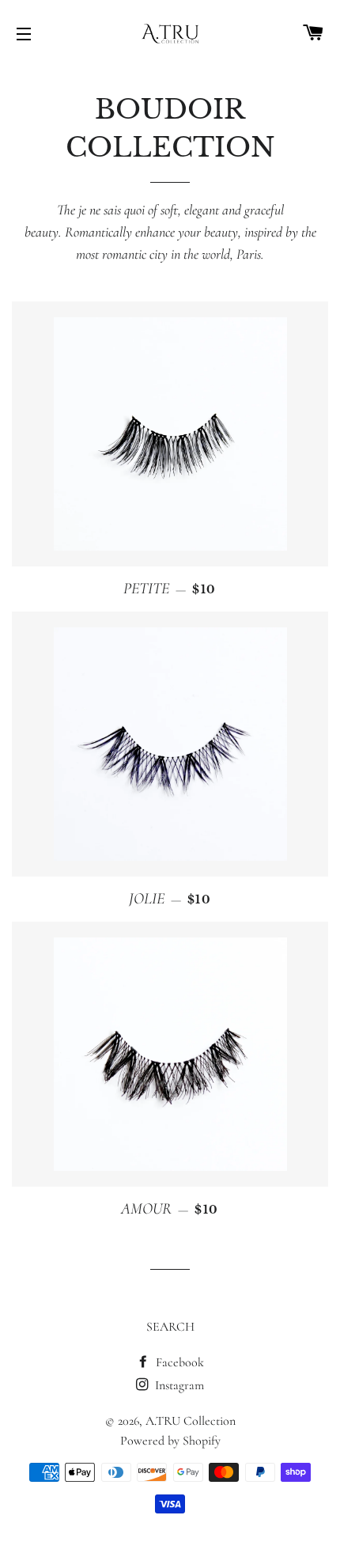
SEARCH (170, 1327)
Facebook (178, 1362)
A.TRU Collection (190, 1421)
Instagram (178, 1385)
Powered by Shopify (170, 1441)
